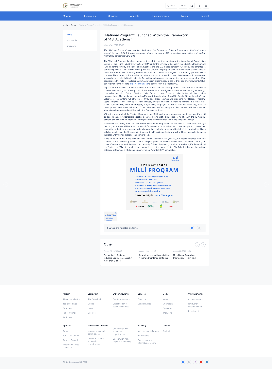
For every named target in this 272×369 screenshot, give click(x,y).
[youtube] (201, 362)
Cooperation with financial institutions (122, 340)
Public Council (69, 313)
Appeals (134, 16)
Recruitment (193, 311)
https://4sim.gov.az (139, 83)
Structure (67, 308)
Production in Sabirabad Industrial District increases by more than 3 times (118, 258)
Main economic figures (148, 331)
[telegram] (207, 362)
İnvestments (143, 335)
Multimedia (72, 40)
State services (144, 304)
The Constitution (95, 299)
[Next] (203, 244)
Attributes (67, 317)
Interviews (71, 46)
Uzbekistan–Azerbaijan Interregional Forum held (184, 256)
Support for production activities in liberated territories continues (154, 256)
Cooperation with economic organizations (96, 341)
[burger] (206, 5)
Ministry (67, 16)
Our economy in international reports (147, 341)
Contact (204, 16)
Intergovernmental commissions (96, 332)
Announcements (160, 16)
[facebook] (183, 362)
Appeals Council (70, 340)
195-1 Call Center (71, 335)
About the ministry (71, 299)
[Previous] (197, 244)
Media (184, 16)
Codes (91, 304)
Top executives (70, 304)
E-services (142, 299)
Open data (168, 308)
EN (182, 5)
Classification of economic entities (121, 305)
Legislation (90, 16)
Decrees (91, 313)
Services (112, 16)
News (73, 25)
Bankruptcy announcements (195, 305)
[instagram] (195, 362)
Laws (90, 308)
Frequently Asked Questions (71, 346)
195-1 (173, 5)
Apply (65, 331)
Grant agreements (121, 299)
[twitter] (199, 228)
